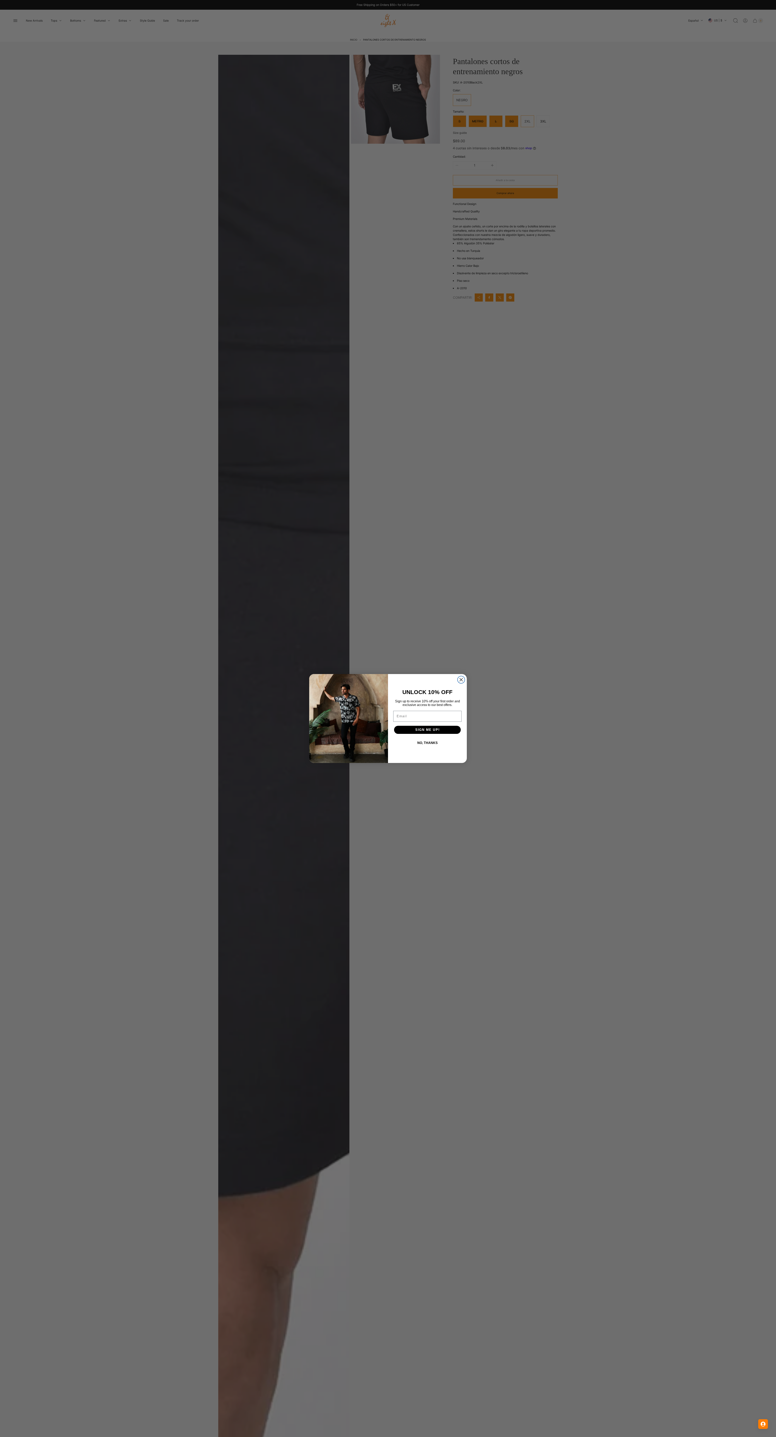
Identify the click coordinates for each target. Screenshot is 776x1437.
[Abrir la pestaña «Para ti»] (763, 1424)
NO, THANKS (427, 743)
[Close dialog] (461, 679)
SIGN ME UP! (427, 729)
